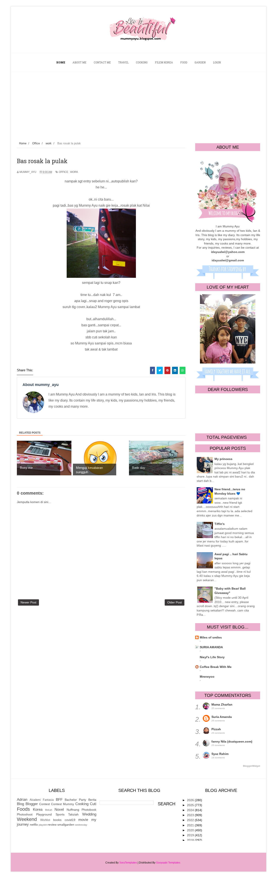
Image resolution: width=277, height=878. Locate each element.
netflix (34, 824)
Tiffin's (219, 524)
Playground (44, 814)
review (52, 824)
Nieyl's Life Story (212, 657)
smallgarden (65, 824)
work (74, 172)
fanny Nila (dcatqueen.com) (231, 741)
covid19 (70, 820)
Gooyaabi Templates (168, 862)
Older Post (174, 602)
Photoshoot (24, 814)
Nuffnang (73, 809)
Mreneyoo (207, 676)
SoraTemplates (128, 862)
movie (83, 820)
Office (63, 172)
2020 (191, 830)
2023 (191, 815)
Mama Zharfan (221, 704)
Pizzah (216, 729)
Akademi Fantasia (42, 799)
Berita (92, 799)
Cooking (82, 804)
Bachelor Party (75, 799)
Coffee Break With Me (216, 667)
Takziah (73, 814)
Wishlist (45, 820)
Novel (59, 809)
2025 (191, 805)
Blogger (32, 804)
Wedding (89, 814)
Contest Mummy (62, 804)
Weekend (27, 819)
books (57, 820)
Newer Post (28, 602)
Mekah (48, 810)
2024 (191, 810)
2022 (191, 820)
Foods (23, 809)
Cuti (93, 804)
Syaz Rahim (220, 754)
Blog (20, 804)
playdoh (43, 824)
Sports (60, 814)
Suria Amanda (221, 717)
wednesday (81, 824)
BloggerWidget (251, 766)
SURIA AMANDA (211, 647)
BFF (59, 800)
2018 (191, 840)
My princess (223, 459)
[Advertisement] (138, 104)
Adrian (22, 800)
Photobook (89, 809)
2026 (191, 800)
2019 (191, 835)
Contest (44, 804)
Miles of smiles (211, 637)
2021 (191, 825)
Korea (37, 809)
